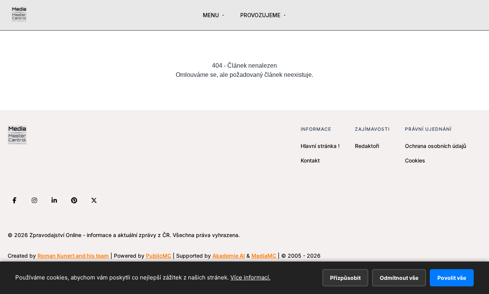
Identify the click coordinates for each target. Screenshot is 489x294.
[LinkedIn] (54, 200)
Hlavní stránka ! (320, 146)
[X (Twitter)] (94, 200)
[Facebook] (14, 200)
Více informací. (250, 277)
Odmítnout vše (399, 278)
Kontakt (310, 160)
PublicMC (158, 255)
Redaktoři (367, 146)
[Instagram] (34, 200)
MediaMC (263, 255)
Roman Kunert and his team (73, 255)
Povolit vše (451, 278)
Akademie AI (228, 255)
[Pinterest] (74, 200)
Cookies (415, 160)
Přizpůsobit (345, 278)
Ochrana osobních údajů (435, 146)
